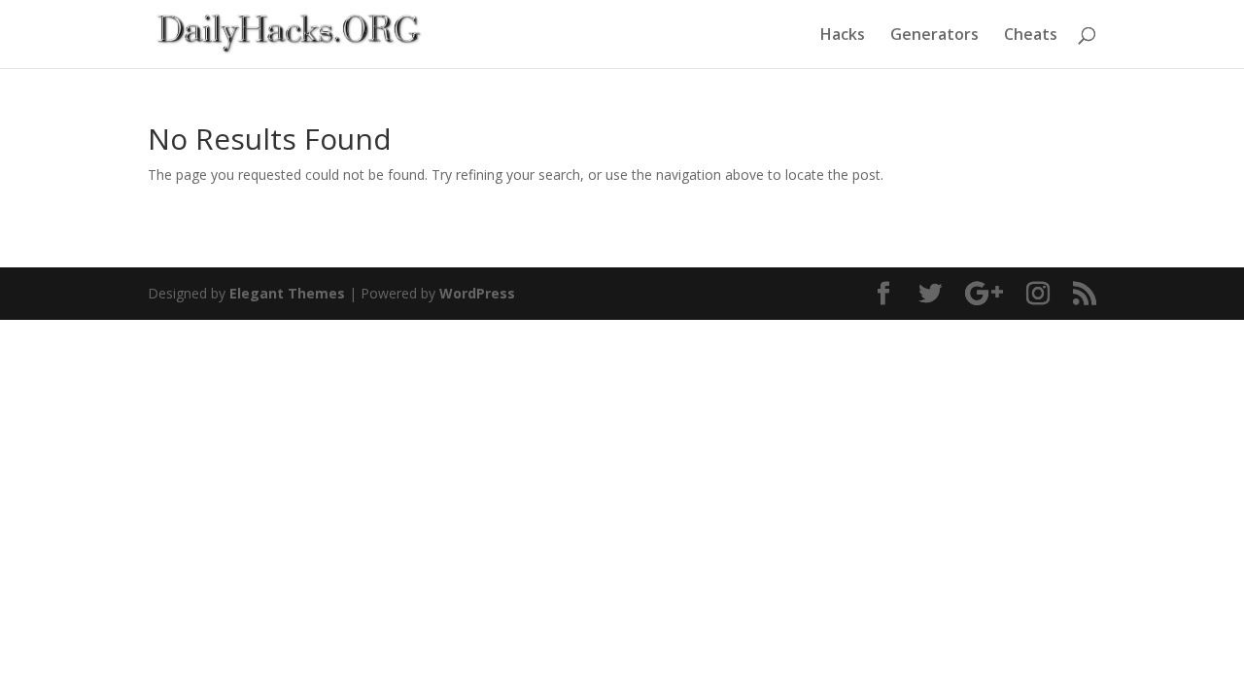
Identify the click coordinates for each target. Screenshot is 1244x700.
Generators (934, 36)
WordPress (477, 293)
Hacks (842, 36)
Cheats (1030, 36)
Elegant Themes (287, 293)
